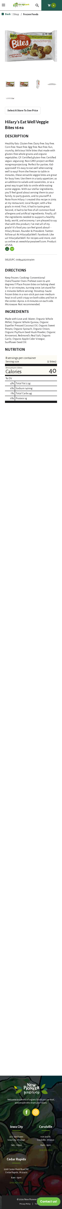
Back (8, 14)
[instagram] (35, 1112)
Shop (16, 14)
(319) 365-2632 (16, 1182)
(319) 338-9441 (16, 1150)
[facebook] (26, 1112)
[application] (48, 1202)
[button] (10, 84)
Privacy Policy (25, 1204)
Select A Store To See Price (22, 110)
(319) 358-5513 (45, 1150)
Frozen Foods (30, 14)
